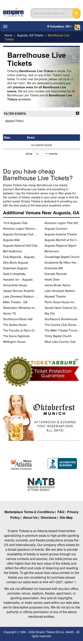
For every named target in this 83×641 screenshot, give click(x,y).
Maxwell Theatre (55, 296)
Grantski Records (56, 274)
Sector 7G (9, 313)
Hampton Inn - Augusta (18, 279)
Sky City (50, 313)
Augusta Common (56, 228)
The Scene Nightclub (16, 336)
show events (41, 154)
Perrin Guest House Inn (60, 302)
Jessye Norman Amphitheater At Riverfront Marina (20, 291)
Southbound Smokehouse (61, 319)
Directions (48, 517)
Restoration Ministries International (20, 308)
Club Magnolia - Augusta (18, 257)
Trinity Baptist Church (58, 336)
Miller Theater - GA (15, 302)
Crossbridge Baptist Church (62, 257)
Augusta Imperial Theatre (61, 234)
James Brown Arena (57, 285)
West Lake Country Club (60, 342)
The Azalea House (15, 325)
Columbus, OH (60, 26)
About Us (30, 517)
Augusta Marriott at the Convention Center (62, 240)
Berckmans (52, 251)
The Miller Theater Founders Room (62, 330)
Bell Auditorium (12, 251)
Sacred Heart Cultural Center (62, 308)
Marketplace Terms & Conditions (29, 511)
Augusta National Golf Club (20, 245)
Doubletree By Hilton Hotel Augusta (62, 262)
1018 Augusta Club (15, 223)
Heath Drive (52, 279)
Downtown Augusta (15, 268)
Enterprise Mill (54, 268)
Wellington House (14, 342)
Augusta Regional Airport (60, 245)
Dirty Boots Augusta (15, 262)
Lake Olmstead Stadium (60, 291)
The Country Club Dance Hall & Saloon (62, 325)
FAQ (60, 511)
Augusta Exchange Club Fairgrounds (20, 234)
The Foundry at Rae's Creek (20, 330)
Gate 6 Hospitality (14, 274)
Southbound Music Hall (17, 319)
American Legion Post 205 (61, 223)
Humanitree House (15, 285)
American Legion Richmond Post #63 (20, 228)
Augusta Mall (11, 240)
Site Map (66, 517)
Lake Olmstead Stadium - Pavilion (20, 296)
